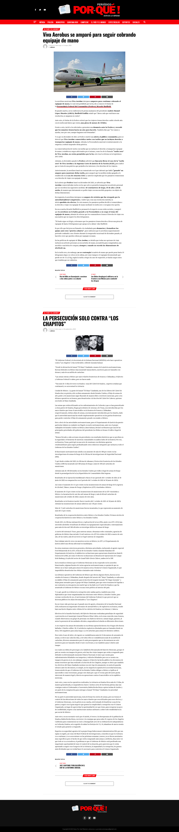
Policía (50, 22)
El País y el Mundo (98, 22)
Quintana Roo (72, 22)
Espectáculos (114, 22)
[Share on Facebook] (71, 97)
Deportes (126, 22)
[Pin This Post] (95, 97)
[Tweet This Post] (83, 97)
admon (52, 47)
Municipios (60, 22)
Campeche (85, 22)
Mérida (42, 22)
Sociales (136, 22)
